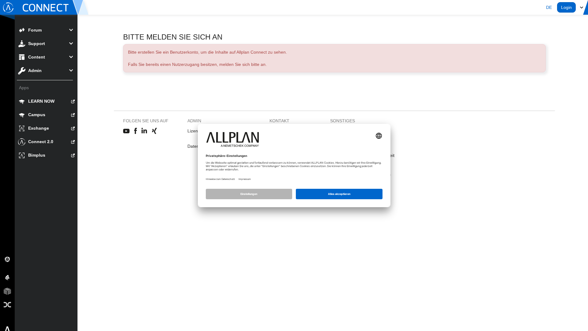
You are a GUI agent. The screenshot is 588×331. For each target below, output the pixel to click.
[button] (549, 7)
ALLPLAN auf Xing (154, 131)
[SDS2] (7, 259)
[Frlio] (7, 290)
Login (566, 7)
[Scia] (7, 277)
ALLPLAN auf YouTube (126, 131)
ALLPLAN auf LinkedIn (144, 131)
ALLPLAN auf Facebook (135, 131)
